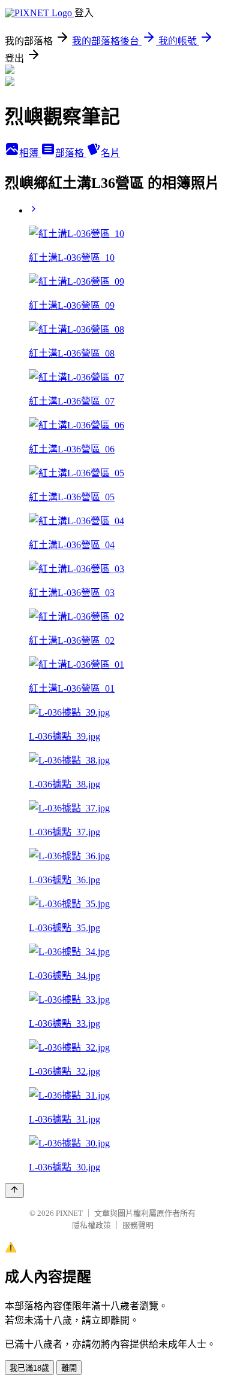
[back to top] (14, 1190)
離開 (69, 1368)
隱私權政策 (91, 1225)
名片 (110, 153)
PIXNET (69, 1213)
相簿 (30, 153)
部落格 (70, 153)
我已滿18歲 (29, 1368)
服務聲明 (138, 1225)
